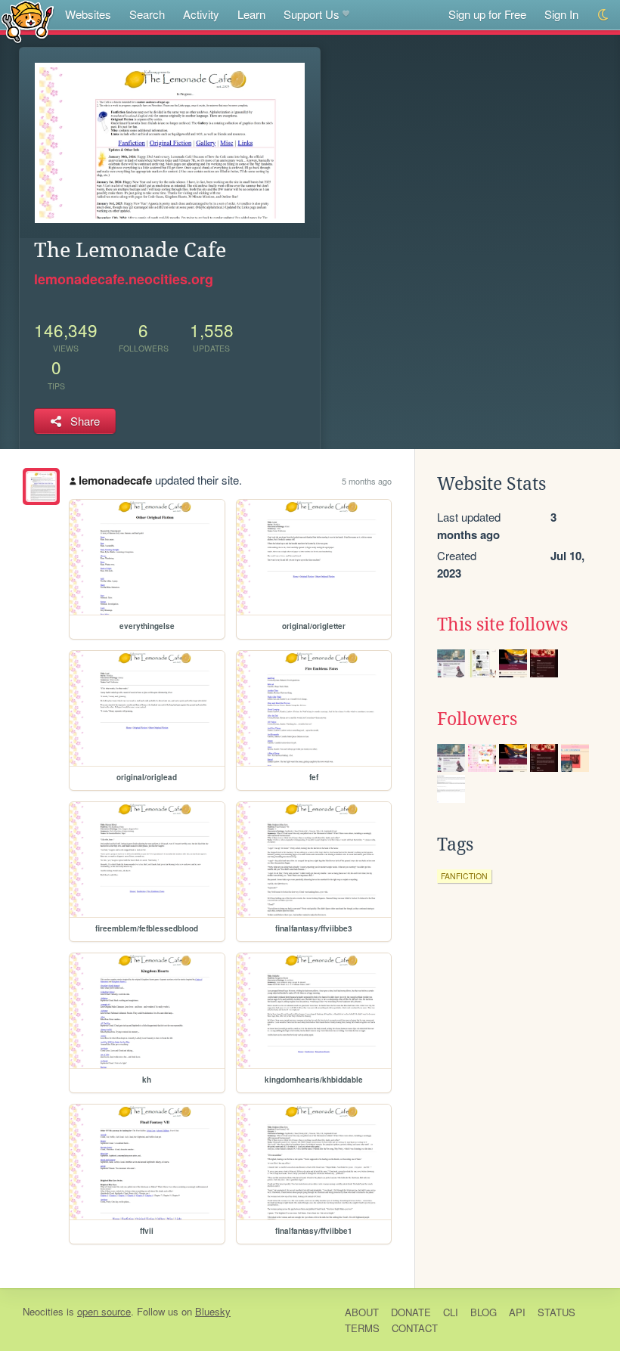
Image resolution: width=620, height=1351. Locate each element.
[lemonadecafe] (41, 486)
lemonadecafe (115, 480)
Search (147, 14)
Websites (88, 14)
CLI (450, 1312)
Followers (477, 719)
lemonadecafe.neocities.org (123, 279)
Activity (201, 14)
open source (104, 1311)
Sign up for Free (487, 14)
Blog (483, 1312)
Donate (411, 1312)
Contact (415, 1328)
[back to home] (27, 21)
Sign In (561, 14)
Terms (362, 1328)
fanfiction (464, 876)
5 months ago (367, 481)
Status (556, 1312)
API (517, 1312)
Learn (251, 14)
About (362, 1312)
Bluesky (213, 1311)
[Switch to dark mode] (603, 14)
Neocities (43, 1311)
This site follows (502, 624)
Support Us (311, 14)
